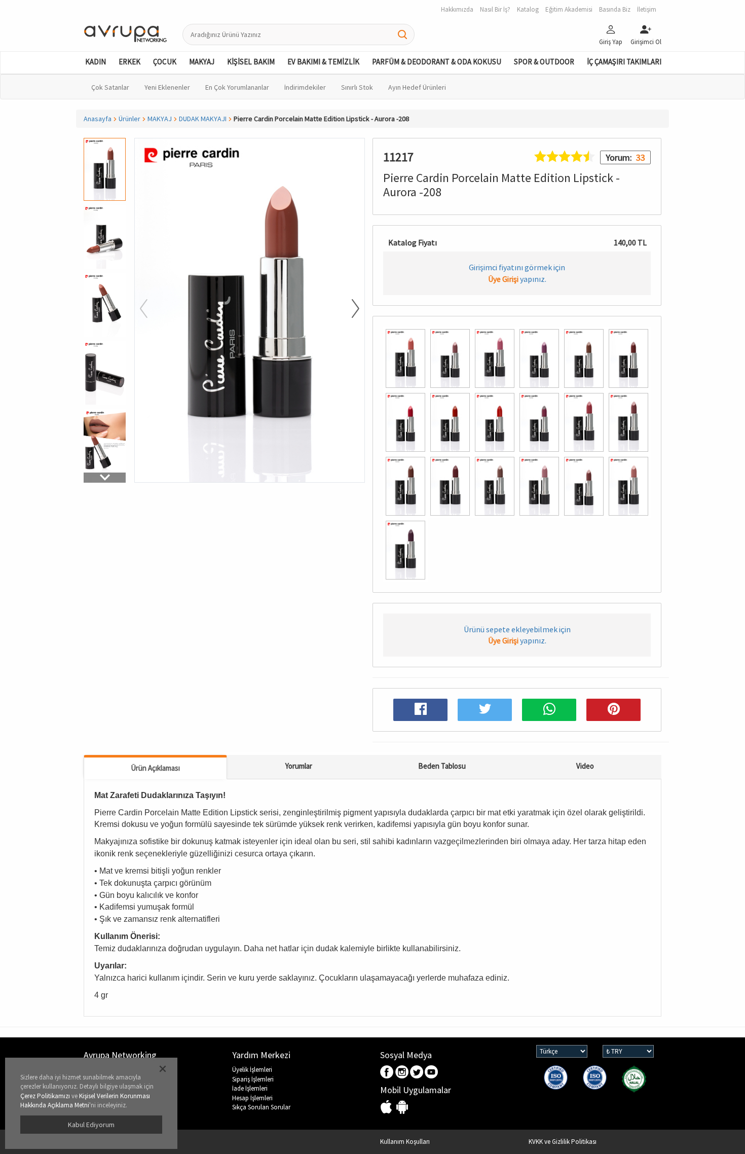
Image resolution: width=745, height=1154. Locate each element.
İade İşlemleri (250, 1088)
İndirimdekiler (305, 87)
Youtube (431, 1072)
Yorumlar (298, 766)
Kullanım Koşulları (405, 1141)
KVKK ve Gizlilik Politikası (563, 1141)
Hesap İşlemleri (252, 1098)
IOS (387, 1107)
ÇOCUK (164, 61)
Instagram (402, 1072)
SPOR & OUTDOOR (544, 61)
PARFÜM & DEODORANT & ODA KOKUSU (436, 61)
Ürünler (129, 118)
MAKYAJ (201, 61)
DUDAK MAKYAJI (203, 118)
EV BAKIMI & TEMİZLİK (323, 61)
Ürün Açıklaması (155, 768)
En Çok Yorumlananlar (237, 87)
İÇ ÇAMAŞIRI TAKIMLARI (624, 61)
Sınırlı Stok (357, 87)
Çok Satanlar (110, 87)
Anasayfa (97, 118)
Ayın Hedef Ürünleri (417, 87)
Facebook (387, 1072)
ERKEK (129, 61)
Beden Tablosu (442, 766)
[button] (105, 478)
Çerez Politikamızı (45, 1096)
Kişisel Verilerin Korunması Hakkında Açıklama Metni (85, 1101)
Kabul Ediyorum (91, 1124)
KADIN (95, 61)
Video (585, 766)
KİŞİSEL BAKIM (251, 61)
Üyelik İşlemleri (252, 1069)
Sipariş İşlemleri (253, 1079)
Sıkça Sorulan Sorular (261, 1107)
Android (402, 1107)
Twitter (416, 1072)
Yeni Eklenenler (167, 87)
